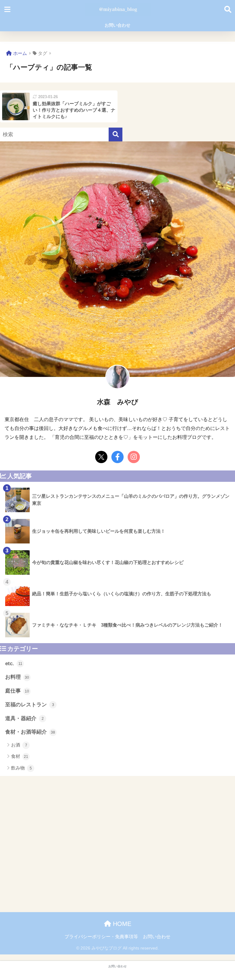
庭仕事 (17, 691)
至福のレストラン (29, 705)
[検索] (115, 134)
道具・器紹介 (24, 718)
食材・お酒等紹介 (30, 732)
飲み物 (21, 767)
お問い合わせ (117, 25)
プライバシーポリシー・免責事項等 (101, 936)
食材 (19, 756)
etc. (13, 663)
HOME (121, 923)
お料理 (17, 677)
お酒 (19, 744)
